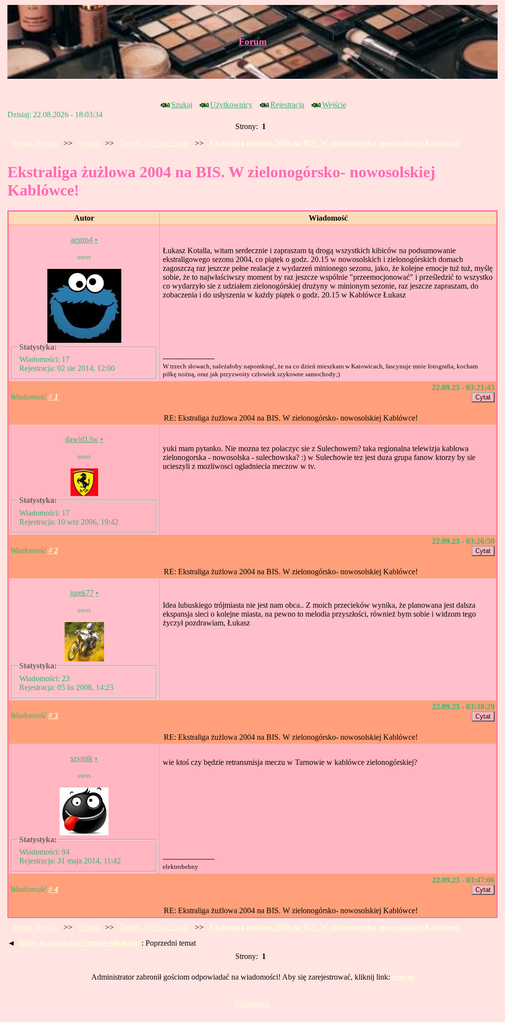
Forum (253, 41)
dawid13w (81, 439)
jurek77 (82, 593)
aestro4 (82, 239)
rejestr (403, 977)
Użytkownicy (231, 104)
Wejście (334, 104)
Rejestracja (287, 104)
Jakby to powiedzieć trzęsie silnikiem (78, 943)
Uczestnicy (252, 1003)
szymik (82, 758)
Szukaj (181, 104)
